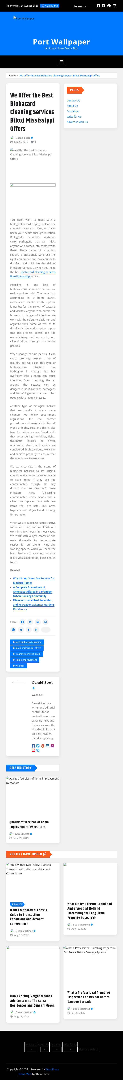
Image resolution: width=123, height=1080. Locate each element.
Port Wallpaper (61, 42)
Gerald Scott (23, 137)
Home (12, 75)
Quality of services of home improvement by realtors (29, 825)
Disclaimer (73, 111)
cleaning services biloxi (28, 653)
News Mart (25, 1074)
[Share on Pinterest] (13, 630)
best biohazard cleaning (28, 642)
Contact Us (73, 100)
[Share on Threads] (36, 630)
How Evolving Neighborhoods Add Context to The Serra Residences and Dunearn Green (32, 1001)
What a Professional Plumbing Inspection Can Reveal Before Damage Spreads (88, 997)
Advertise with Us (77, 122)
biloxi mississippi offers (28, 647)
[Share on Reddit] (21, 630)
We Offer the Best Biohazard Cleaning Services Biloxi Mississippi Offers (60, 75)
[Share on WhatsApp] (45, 622)
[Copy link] (46, 630)
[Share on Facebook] (22, 622)
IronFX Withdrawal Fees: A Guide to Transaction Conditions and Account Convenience (29, 917)
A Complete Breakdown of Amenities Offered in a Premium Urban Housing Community (32, 592)
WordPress (52, 1069)
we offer (20, 665)
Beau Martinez (24, 930)
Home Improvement (26, 659)
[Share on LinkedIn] (38, 622)
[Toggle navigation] (61, 62)
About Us (72, 106)
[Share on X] (30, 622)
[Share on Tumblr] (29, 630)
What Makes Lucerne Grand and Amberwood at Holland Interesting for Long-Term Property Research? (89, 911)
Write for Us (74, 116)
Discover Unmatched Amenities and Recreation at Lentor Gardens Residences (33, 605)
